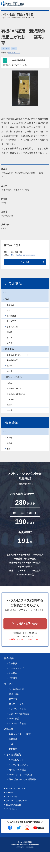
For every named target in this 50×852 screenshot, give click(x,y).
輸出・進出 (14, 694)
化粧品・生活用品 (13, 377)
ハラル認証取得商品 (17, 60)
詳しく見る (25, 262)
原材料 (9, 337)
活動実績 (9, 729)
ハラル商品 (14, 718)
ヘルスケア (11, 399)
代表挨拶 (13, 663)
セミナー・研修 (16, 704)
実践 (11, 744)
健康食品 (9, 349)
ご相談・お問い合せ (27, 623)
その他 (9, 343)
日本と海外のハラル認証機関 (23, 779)
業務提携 (13, 749)
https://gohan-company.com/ (23, 255)
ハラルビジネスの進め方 (20, 774)
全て (7, 292)
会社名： (10, 53)
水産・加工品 (12, 327)
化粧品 (9, 383)
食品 (13, 48)
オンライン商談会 (17, 723)
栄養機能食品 (12, 360)
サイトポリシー (12, 809)
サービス (9, 684)
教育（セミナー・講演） (20, 734)
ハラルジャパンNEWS (15, 788)
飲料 (8, 310)
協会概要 (9, 658)
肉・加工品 (11, 321)
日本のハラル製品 (17, 769)
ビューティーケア (14, 388)
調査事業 (13, 739)
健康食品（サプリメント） (18, 355)
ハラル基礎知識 (12, 754)
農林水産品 (11, 316)
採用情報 (13, 678)
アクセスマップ (16, 668)
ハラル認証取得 (16, 689)
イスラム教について (18, 765)
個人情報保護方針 (13, 805)
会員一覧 (10, 792)
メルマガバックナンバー (16, 801)
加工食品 (6, 48)
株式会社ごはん (14, 53)
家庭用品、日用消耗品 (16, 394)
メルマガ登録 (11, 796)
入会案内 (13, 673)
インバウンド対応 (17, 709)
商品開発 (13, 699)
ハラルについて (16, 760)
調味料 (9, 332)
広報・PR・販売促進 (19, 713)
